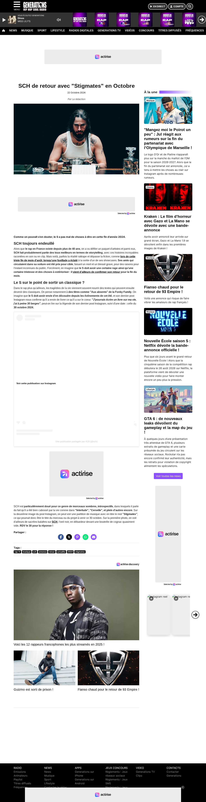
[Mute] (58, 19)
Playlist (18, 779)
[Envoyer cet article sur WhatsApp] (84, 538)
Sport (42, 30)
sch (34, 552)
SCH (54, 521)
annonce (43, 552)
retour (52, 552)
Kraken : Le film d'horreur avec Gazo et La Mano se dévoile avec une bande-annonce (167, 223)
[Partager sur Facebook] (60, 538)
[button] (158, 615)
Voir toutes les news (168, 476)
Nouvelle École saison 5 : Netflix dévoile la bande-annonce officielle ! (167, 345)
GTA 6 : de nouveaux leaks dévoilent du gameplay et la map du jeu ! (168, 425)
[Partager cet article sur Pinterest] (76, 538)
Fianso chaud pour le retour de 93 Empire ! (163, 289)
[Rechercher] (189, 6)
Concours (146, 30)
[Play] (4, 20)
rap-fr (17, 552)
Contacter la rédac (55, 787)
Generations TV (109, 30)
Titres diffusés (169, 30)
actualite (61, 552)
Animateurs (20, 775)
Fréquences (195, 30)
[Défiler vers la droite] (195, 615)
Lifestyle (58, 30)
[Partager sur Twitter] (68, 538)
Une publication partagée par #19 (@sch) (76, 441)
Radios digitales (81, 30)
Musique (27, 30)
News (13, 30)
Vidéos (130, 30)
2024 (70, 552)
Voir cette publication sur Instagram (36, 383)
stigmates (80, 552)
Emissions (20, 771)
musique (27, 552)
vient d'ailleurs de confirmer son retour (96, 272)
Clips (139, 775)
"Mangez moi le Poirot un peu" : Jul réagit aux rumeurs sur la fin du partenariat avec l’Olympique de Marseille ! (168, 138)
